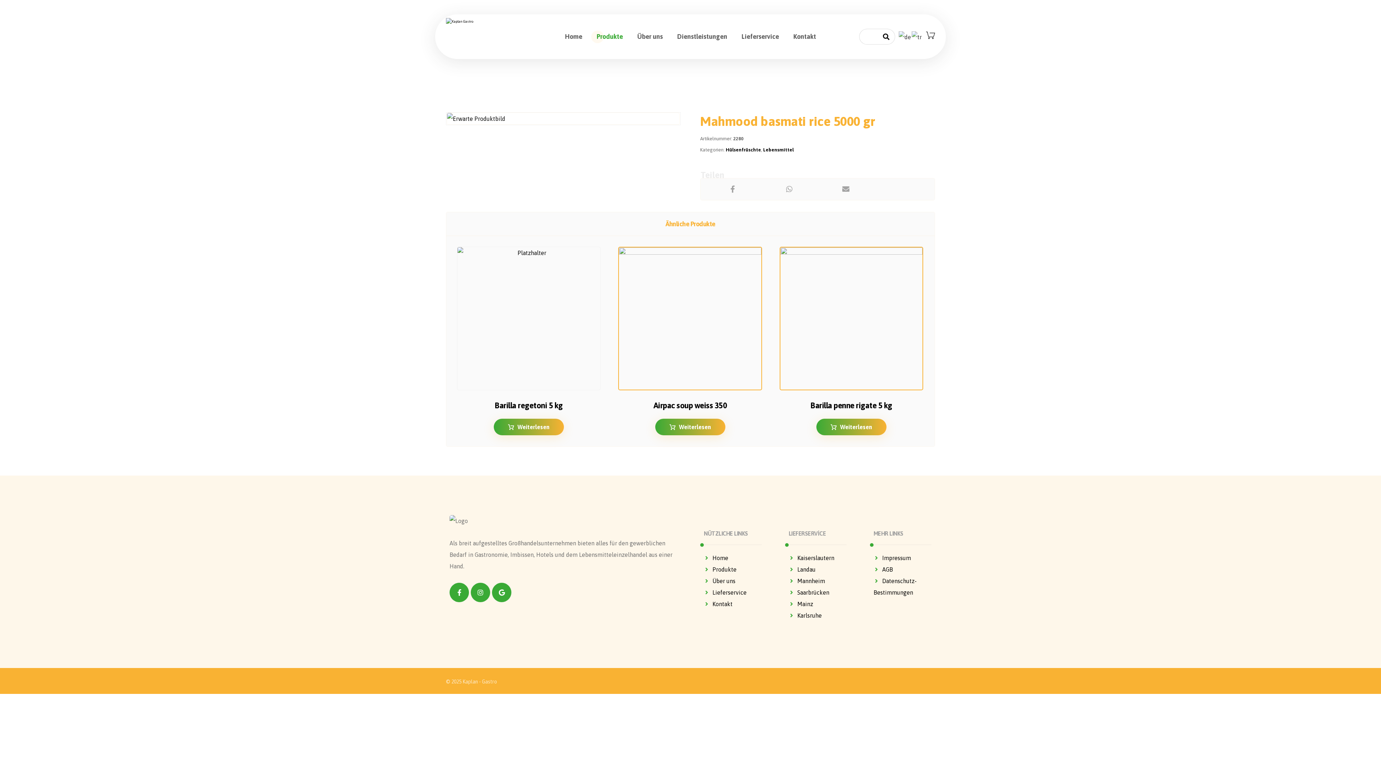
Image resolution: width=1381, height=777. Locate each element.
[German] (905, 36)
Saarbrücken (813, 592)
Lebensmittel (778, 150)
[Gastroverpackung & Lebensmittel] (480, 21)
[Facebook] (459, 592)
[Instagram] (480, 592)
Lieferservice (729, 592)
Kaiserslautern (815, 558)
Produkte (724, 569)
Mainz (805, 604)
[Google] (501, 592)
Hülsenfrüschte (743, 150)
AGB (887, 569)
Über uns (723, 581)
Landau (806, 569)
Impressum (896, 558)
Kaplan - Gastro (479, 682)
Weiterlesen (534, 427)
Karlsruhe (809, 615)
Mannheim (811, 581)
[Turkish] (917, 36)
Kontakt (722, 604)
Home (720, 558)
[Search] (886, 36)
